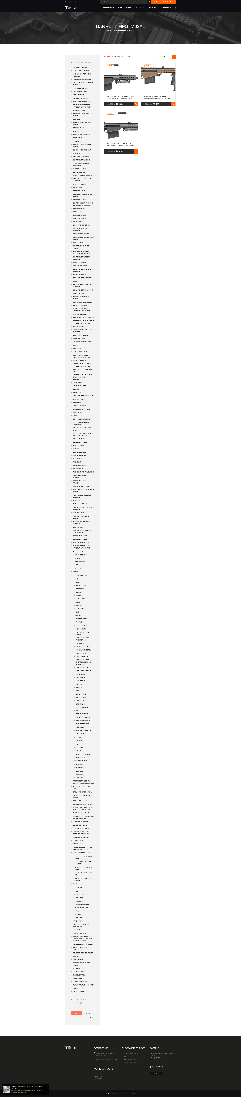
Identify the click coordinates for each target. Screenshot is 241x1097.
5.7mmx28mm (81, 704)
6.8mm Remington (83, 720)
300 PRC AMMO (78, 242)
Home (109, 31)
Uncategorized (79, 991)
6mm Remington (79, 455)
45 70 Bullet (81, 697)
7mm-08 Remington (83, 730)
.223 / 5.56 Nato (82, 626)
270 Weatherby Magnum (82, 175)
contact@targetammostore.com (106, 1059)
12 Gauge (79, 764)
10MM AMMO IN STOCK (81, 101)
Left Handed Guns (81, 908)
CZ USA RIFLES (78, 844)
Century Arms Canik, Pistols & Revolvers (81, 832)
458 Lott (76, 389)
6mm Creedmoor (79, 452)
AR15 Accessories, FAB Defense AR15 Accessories (83, 782)
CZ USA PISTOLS (78, 840)
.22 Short (80, 747)
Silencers (78, 568)
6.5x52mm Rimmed (80, 442)
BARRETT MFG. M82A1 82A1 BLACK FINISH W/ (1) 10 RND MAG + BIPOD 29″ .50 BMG (120, 97)
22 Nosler (77, 141)
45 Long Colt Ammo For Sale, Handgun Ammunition (82, 377)
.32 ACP (78, 579)
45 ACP (78, 602)
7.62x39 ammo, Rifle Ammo (83, 472)
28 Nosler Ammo (79, 199)
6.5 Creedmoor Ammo (81, 419)
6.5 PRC (78, 710)
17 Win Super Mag (83, 754)
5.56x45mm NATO (79, 406)
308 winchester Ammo (82, 278)
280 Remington (79, 208)
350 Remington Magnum (82, 302)
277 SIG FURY (78, 187)
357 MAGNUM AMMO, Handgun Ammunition (81, 310)
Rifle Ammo (79, 622)
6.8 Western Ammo (83, 717)
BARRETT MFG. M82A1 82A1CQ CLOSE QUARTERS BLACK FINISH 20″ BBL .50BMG (120, 144)
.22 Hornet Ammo (80, 67)
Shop (115, 31)
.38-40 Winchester (80, 98)
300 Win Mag (81, 694)
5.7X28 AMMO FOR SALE (82, 409)
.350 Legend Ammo (80, 91)
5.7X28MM (80, 609)
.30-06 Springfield (83, 647)
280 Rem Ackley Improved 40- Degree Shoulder (83, 204)
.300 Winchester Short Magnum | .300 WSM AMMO (84, 662)
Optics (77, 565)
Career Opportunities (130, 1062)
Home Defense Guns (82, 904)
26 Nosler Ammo (79, 169)
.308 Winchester (82, 667)
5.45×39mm (77, 402)
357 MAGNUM (81, 585)
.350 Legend (80, 677)
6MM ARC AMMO (79, 445)
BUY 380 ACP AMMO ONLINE (83, 804)
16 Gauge (76, 119)
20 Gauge (79, 771)
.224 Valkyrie (81, 629)
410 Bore (79, 778)
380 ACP (79, 592)
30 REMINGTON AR (79, 218)
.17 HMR (79, 741)
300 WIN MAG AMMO (80, 266)
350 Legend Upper (81, 555)
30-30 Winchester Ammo (83, 225)
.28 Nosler (80, 643)
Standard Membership (131, 1053)
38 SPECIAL (80, 589)
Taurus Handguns (80, 982)
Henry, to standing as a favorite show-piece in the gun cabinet (82, 938)
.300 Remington (82, 656)
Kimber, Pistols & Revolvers (80, 948)
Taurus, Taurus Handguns (83, 985)
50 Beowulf (77, 412)
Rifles (76, 911)
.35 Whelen (80, 674)
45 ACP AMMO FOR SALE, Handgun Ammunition (82, 365)
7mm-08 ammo (78, 513)
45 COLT (79, 605)
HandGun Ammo (80, 575)
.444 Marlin (80, 681)
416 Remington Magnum (82, 342)
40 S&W (79, 595)
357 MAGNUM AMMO (80, 305)
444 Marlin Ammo (80, 360)
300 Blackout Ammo (81, 234)
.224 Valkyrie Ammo (81, 70)
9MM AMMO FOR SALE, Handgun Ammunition (81, 547)
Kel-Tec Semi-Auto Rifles (83, 944)
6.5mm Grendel (82, 714)
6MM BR (76, 449)
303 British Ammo (80, 274)
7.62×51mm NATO (79, 465)
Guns (75, 884)
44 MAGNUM (80, 599)
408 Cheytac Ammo (80, 335)
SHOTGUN (76, 968)
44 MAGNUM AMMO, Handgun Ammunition (81, 356)
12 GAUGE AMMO (79, 110)
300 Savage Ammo (80, 262)
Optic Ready (80, 894)
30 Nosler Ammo (79, 215)
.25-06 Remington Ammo (82, 79)
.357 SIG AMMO (78, 95)
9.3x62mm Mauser (80, 536)
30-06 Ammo (78, 222)
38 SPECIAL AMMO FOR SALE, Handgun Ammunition (83, 322)
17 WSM (76, 131)
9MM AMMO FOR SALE (81, 542)
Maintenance (79, 561)
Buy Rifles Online (80, 825)
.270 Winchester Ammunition (82, 639)
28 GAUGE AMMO (79, 191)
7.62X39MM (80, 727)
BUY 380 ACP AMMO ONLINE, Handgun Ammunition (83, 808)
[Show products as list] (108, 56)
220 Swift (76, 153)
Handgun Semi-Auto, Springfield (81, 925)
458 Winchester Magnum (83, 396)
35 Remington (78, 293)
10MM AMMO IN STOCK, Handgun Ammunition (81, 106)
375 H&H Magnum (80, 314)
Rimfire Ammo (80, 734)
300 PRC (79, 691)
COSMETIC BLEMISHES (81, 837)
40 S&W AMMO (78, 326)
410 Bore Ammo (79, 338)
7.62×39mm (77, 462)
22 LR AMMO (77, 138)
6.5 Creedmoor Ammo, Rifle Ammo (82, 423)
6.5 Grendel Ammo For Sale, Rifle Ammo (82, 434)
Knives (77, 558)
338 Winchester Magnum (83, 290)
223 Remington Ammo (81, 160)
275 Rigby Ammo (79, 184)
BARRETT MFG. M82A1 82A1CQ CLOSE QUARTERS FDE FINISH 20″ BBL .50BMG (157, 97)
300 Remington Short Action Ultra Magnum (81, 252)
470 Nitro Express (80, 399)
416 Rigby (76, 345)
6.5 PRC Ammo (78, 439)
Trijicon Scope (78, 988)
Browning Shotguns (81, 801)
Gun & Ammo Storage (81, 852)
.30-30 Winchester (83, 650)
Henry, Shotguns (80, 933)
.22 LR (78, 744)
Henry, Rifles (78, 930)
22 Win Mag (80, 757)
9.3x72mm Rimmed (80, 539)
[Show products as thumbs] (105, 56)
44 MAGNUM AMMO (80, 352)
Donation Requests (130, 1059)
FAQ (125, 1056)
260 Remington (79, 172)
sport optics (78, 978)
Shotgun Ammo (80, 761)
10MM (78, 582)
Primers (77, 615)
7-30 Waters (78, 459)
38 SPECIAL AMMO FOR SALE (83, 317)
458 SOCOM (77, 392)
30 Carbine (77, 212)
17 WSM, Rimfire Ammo (82, 134)
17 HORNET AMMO (79, 128)
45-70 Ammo (78, 382)
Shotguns (78, 914)
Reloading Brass (81, 619)
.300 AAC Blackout (83, 653)
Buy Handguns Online (81, 813)
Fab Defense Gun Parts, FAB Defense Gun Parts (82, 848)
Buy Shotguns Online (81, 828)
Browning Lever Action (82, 792)
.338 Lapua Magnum (80, 88)
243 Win (79, 687)
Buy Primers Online (81, 822)
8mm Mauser (78, 527)
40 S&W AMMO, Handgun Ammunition (82, 330)
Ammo (75, 571)
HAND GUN (77, 921)
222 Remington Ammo (81, 156)
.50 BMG (79, 684)
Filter (76, 1013)
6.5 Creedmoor (82, 707)
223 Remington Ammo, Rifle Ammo (82, 164)
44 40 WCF (77, 348)
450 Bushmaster (79, 386)
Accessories (78, 551)
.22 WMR (79, 751)
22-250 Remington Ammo (83, 150)
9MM (78, 612)
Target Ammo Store (112, 1093)
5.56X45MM (80, 701)
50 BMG (76, 416)
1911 (78, 891)
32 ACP (75, 281)
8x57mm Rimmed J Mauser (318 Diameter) (83, 531)
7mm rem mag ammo (81, 486)
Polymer (79, 898)
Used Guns (78, 918)
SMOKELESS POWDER (80, 975)
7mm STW (76, 500)
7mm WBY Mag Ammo (81, 504)
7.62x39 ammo (78, 469)
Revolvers (80, 901)
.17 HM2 (79, 737)
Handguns (78, 887)
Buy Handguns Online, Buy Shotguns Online (83, 817)
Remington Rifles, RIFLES (83, 953)
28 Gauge (79, 774)
